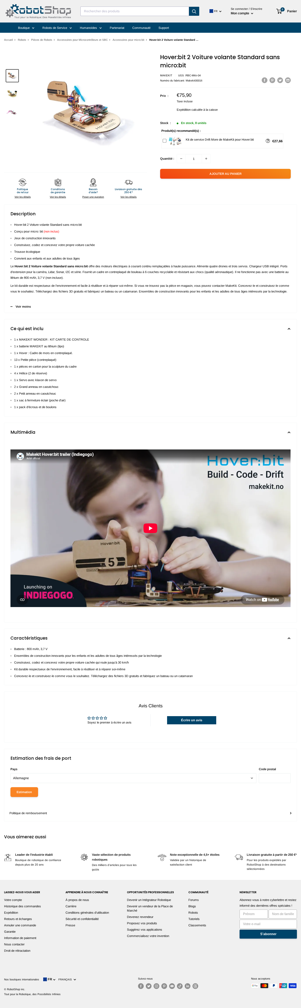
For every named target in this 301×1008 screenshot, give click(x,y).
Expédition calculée (190, 109)
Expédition (11, 912)
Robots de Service (55, 27)
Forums (193, 900)
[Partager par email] (288, 80)
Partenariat (117, 27)
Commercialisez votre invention (148, 936)
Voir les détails (23, 196)
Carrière (71, 906)
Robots (22, 39)
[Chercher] (194, 11)
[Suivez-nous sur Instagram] (156, 986)
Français (66, 979)
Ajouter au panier (225, 173)
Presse (70, 925)
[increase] (206, 158)
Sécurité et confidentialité (82, 919)
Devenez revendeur (140, 917)
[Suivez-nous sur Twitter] (149, 986)
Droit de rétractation (17, 950)
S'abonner (268, 934)
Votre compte (13, 900)
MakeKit (166, 75)
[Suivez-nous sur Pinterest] (164, 986)
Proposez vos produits (142, 923)
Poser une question (93, 196)
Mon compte (240, 13)
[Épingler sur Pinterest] (272, 80)
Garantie (10, 931)
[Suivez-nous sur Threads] (195, 986)
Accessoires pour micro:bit (128, 39)
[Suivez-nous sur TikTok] (180, 986)
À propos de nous (77, 900)
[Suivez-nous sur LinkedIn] (187, 986)
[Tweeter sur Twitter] (280, 80)
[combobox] (134, 11)
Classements (197, 925)
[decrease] (181, 158)
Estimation (24, 792)
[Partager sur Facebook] (264, 80)
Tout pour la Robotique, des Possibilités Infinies (32, 994)
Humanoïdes (89, 27)
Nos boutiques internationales (21, 979)
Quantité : (167, 158)
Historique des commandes (22, 906)
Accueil (8, 39)
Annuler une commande (20, 925)
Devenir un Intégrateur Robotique (149, 900)
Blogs (192, 906)
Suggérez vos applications (144, 929)
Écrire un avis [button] (191, 720)
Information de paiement (20, 938)
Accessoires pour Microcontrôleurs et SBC (82, 39)
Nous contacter (14, 944)
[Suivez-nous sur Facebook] (141, 986)
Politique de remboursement (28, 813)
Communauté (141, 27)
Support (163, 27)
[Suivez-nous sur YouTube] (172, 986)
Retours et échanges (18, 919)
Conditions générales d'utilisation (87, 912)
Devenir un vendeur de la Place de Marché (150, 908)
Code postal (267, 769)
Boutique (24, 27)
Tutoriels (194, 919)
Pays (13, 769)
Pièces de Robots (41, 39)
